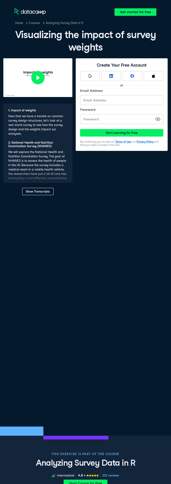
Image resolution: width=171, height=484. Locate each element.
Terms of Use (123, 141)
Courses (34, 23)
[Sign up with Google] (90, 76)
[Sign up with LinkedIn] (111, 76)
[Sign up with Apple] (153, 76)
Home (19, 23)
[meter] (88, 475)
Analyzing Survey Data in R (64, 23)
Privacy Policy (145, 141)
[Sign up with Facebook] (132, 76)
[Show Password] (158, 119)
